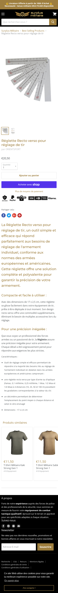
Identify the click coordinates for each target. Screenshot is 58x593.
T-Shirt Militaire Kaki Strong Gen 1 (14, 467)
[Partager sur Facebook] (3, 215)
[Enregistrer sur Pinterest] (19, 215)
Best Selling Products (33, 30)
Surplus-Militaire (10, 30)
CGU (15, 561)
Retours (23, 561)
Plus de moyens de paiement (29, 191)
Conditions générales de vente (14, 564)
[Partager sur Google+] (14, 215)
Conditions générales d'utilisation (15, 567)
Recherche (5, 561)
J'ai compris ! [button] (29, 588)
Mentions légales (37, 561)
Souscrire (45, 547)
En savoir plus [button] (12, 580)
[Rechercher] (53, 22)
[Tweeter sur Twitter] (9, 215)
